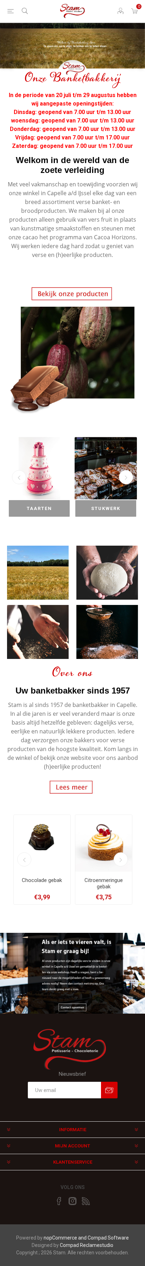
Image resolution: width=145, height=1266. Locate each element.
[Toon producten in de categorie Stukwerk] (39, 468)
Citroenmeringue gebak (42, 883)
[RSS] (86, 1201)
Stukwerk (39, 508)
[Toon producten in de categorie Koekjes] (106, 468)
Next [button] (126, 477)
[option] (72, 49)
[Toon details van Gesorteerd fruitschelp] (103, 843)
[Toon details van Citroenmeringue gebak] (42, 843)
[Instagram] (72, 1201)
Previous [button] (19, 477)
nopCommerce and (66, 1238)
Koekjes (106, 508)
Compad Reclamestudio (86, 1245)
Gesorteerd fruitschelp (103, 883)
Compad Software (108, 1238)
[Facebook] (59, 1201)
